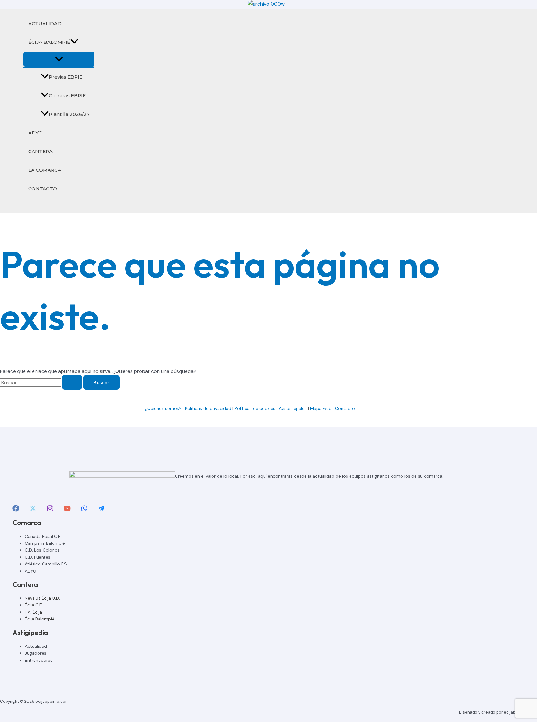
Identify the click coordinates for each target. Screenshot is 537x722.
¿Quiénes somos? (163, 408)
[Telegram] (101, 510)
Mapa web (321, 408)
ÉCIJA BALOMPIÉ (49, 42)
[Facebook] (15, 510)
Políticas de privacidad (208, 408)
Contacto (345, 408)
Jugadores (35, 653)
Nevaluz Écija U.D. (42, 598)
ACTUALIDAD (45, 23)
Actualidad (36, 646)
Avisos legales (293, 408)
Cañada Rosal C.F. (43, 536)
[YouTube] (67, 510)
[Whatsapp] (84, 510)
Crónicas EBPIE (67, 95)
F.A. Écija (33, 612)
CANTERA (40, 151)
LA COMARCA (44, 170)
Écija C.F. (33, 605)
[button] (74, 42)
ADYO (35, 133)
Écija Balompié (39, 619)
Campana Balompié (45, 543)
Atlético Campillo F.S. (46, 564)
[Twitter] (33, 510)
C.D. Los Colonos (42, 550)
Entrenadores (39, 660)
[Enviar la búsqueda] (72, 382)
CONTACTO (42, 189)
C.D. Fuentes (37, 557)
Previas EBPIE (65, 77)
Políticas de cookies (255, 408)
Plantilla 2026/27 (69, 114)
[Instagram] (50, 510)
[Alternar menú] (58, 59)
